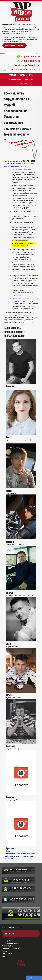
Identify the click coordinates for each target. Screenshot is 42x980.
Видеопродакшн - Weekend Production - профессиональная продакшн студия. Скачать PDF (20, 856)
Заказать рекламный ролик (14, 45)
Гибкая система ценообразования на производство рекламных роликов (25, 301)
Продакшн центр (21, 12)
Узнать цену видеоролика (21, 913)
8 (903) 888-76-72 (18, 889)
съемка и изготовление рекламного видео (19, 164)
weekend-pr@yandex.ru (27, 65)
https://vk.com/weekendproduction (6, 934)
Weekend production (18, 899)
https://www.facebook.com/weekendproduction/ (13, 934)
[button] (34, 978)
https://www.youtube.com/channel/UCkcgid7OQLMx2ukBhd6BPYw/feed (10, 934)
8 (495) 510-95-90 (18, 880)
